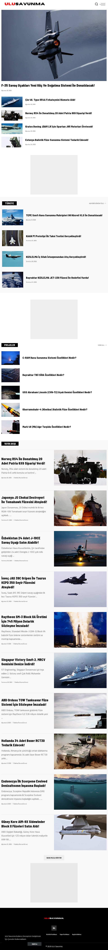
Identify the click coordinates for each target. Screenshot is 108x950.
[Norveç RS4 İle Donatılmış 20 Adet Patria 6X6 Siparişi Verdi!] (11, 115)
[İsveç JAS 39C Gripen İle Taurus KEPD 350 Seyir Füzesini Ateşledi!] (80, 589)
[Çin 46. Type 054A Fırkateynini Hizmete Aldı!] (11, 102)
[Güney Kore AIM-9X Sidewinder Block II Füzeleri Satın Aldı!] (80, 832)
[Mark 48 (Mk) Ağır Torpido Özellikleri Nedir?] (10, 427)
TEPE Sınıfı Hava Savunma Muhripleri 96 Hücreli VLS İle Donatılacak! (64, 215)
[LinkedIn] (54, 928)
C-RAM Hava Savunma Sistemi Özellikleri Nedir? (49, 357)
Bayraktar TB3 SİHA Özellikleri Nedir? (43, 374)
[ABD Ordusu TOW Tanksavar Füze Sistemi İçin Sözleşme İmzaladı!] (80, 711)
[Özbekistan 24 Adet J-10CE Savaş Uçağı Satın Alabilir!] (80, 549)
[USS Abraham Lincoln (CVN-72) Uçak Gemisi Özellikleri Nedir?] (10, 393)
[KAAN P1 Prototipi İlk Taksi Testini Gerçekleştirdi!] (12, 238)
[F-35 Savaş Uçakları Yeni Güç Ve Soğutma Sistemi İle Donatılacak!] (54, 45)
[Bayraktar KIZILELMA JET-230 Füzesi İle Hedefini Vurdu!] (12, 280)
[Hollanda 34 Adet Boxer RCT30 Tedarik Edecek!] (80, 751)
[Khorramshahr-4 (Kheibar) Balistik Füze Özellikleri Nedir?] (10, 410)
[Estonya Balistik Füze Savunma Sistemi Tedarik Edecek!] (11, 142)
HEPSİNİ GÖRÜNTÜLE (96, 203)
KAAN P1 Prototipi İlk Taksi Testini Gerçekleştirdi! (53, 236)
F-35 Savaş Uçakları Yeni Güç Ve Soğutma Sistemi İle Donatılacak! (48, 85)
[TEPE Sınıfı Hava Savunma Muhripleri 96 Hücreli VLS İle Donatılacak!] (12, 217)
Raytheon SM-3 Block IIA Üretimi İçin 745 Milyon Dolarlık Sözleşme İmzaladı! (24, 621)
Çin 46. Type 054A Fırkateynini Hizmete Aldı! (50, 99)
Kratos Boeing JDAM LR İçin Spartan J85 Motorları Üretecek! (59, 126)
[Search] (96, 4)
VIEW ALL (101, 345)
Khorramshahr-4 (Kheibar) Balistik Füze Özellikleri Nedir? (54, 409)
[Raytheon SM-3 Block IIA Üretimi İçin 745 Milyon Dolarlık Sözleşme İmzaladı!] (80, 630)
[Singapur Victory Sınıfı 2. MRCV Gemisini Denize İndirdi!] (80, 670)
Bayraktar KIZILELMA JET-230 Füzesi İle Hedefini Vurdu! (57, 277)
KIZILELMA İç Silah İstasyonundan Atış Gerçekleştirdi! (56, 256)
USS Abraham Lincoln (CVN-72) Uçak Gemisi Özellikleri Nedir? (57, 392)
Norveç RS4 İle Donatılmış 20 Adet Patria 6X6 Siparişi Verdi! (58, 113)
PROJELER (9, 345)
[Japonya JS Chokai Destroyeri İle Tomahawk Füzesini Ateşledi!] (80, 508)
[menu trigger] (102, 4)
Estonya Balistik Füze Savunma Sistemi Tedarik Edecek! (56, 139)
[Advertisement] (54, 175)
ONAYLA (34, 944)
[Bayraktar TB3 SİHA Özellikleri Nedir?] (10, 375)
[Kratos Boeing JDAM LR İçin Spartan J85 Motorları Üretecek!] (11, 128)
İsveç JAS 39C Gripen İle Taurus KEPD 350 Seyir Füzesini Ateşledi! (23, 582)
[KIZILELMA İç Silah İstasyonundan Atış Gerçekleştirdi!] (12, 259)
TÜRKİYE (9, 203)
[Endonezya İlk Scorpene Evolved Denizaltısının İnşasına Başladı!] (80, 792)
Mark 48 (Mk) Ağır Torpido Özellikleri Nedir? (46, 426)
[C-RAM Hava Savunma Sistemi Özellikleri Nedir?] (10, 358)
